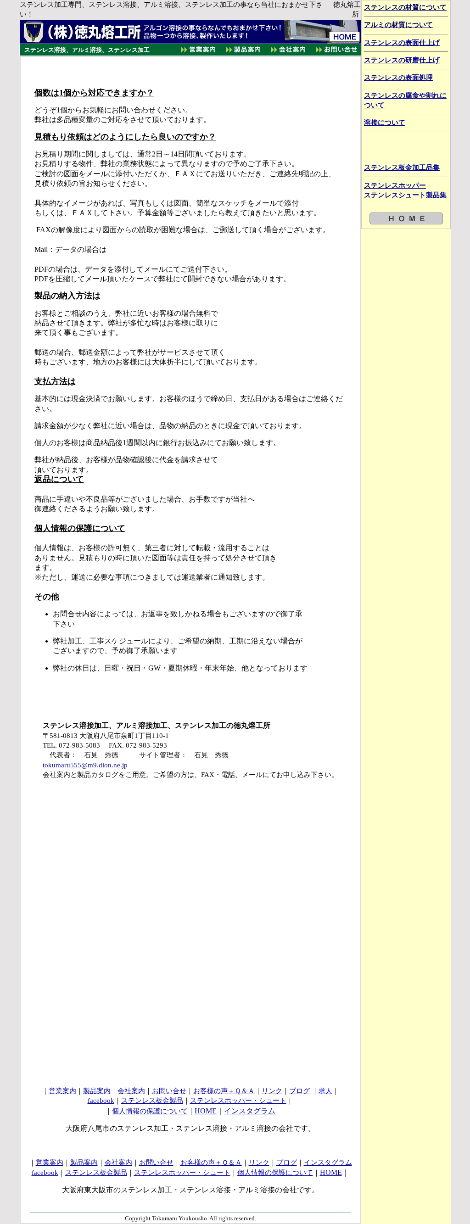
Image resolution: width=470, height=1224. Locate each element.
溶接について (384, 122)
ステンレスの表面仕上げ (402, 42)
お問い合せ (169, 1091)
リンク (272, 1091)
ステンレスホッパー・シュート (238, 1100)
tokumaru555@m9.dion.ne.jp (85, 765)
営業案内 (62, 1091)
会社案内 (131, 1091)
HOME (206, 1111)
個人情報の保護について (150, 1111)
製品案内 (97, 1091)
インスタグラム (249, 1111)
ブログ (299, 1091)
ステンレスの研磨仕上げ (402, 60)
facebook (101, 1100)
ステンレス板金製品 (152, 1100)
